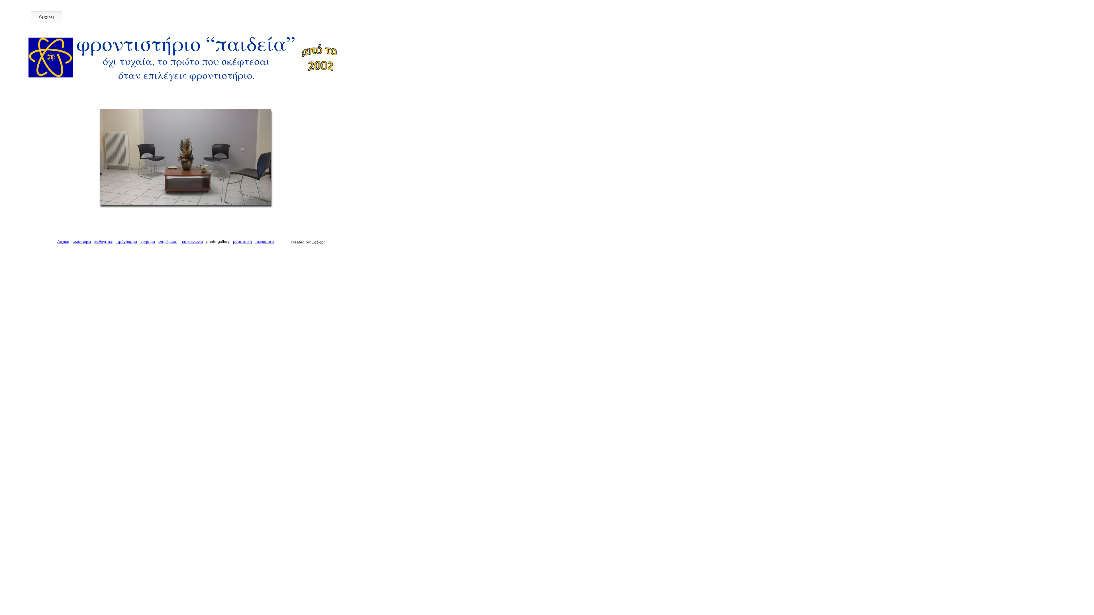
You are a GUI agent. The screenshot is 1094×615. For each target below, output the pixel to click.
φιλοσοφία (82, 241)
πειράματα (264, 241)
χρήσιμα (147, 241)
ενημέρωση (168, 241)
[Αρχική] (46, 17)
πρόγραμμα (126, 241)
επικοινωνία (192, 241)
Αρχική (63, 241)
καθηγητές (103, 241)
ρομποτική (242, 241)
